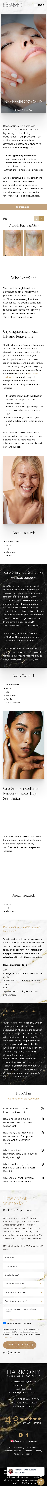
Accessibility (27, 1454)
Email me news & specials (19, 1324)
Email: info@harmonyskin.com (23, 1393)
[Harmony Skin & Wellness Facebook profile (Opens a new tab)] (27, 1435)
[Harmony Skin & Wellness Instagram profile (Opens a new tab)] (21, 1435)
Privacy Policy (8, 1337)
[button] (36, 218)
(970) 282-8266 (11, 1353)
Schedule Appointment (18, 1345)
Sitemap (28, 1451)
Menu (41, 5)
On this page (22, 207)
